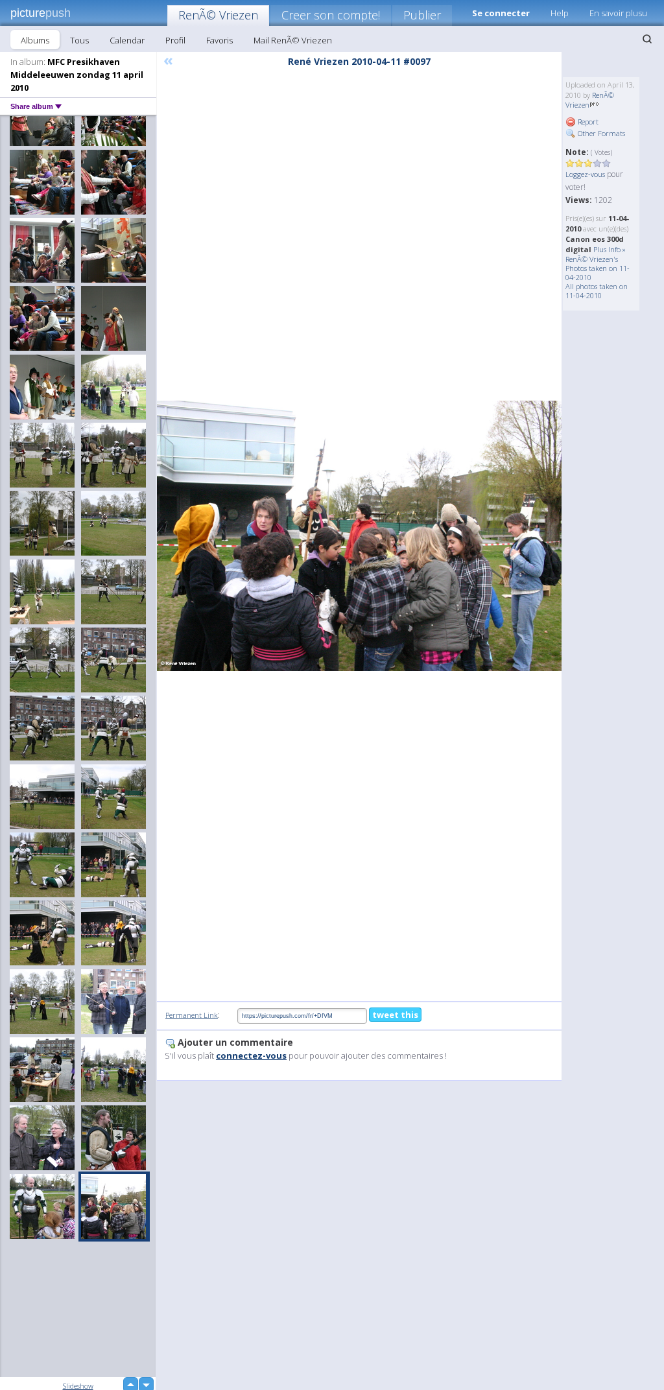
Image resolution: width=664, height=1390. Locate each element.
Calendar (127, 40)
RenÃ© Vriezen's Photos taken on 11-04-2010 (597, 268)
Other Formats (600, 133)
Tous (79, 40)
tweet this (395, 1014)
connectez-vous (251, 1055)
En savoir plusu (618, 13)
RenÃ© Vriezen (218, 15)
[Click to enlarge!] (359, 535)
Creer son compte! (330, 15)
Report (587, 121)
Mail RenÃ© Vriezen (293, 40)
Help (560, 13)
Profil (175, 40)
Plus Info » (609, 249)
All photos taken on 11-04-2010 (596, 290)
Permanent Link (191, 1015)
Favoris (219, 40)
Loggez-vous (585, 174)
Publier (422, 15)
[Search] (647, 39)
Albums (35, 40)
